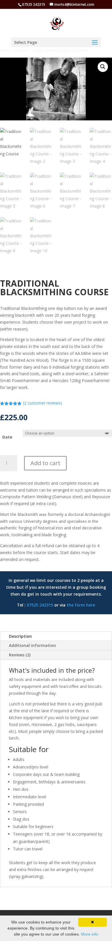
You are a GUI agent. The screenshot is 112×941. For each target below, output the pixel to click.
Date (7, 437)
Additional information (32, 645)
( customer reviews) (42, 403)
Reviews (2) (19, 655)
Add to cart (45, 463)
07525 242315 (40, 605)
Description (20, 636)
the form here (81, 605)
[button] (103, 67)
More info (89, 934)
